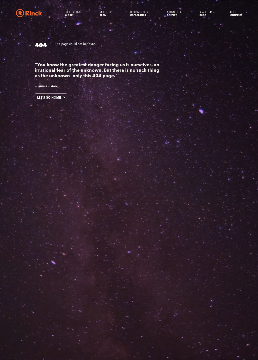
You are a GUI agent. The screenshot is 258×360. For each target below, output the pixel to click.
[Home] (29, 13)
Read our (205, 13)
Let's (236, 13)
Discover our (139, 13)
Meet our (106, 13)
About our (174, 13)
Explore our (73, 13)
